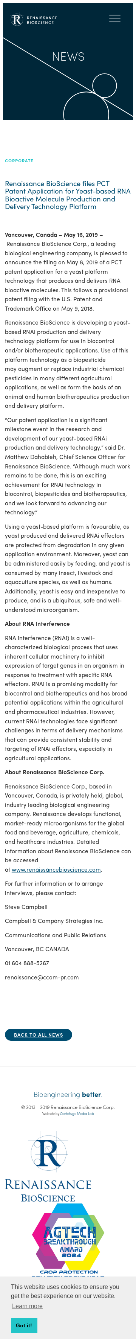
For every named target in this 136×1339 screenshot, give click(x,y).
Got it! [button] (24, 1325)
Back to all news (38, 1034)
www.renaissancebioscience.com (56, 869)
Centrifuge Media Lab (77, 1113)
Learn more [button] (27, 1306)
